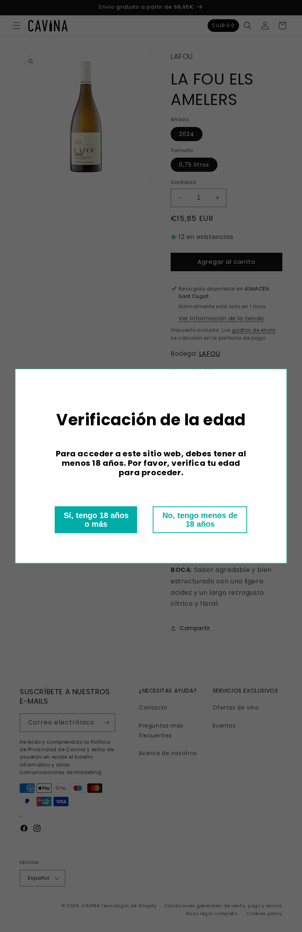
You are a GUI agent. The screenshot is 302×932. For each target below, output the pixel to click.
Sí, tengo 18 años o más (96, 519)
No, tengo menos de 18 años (200, 519)
